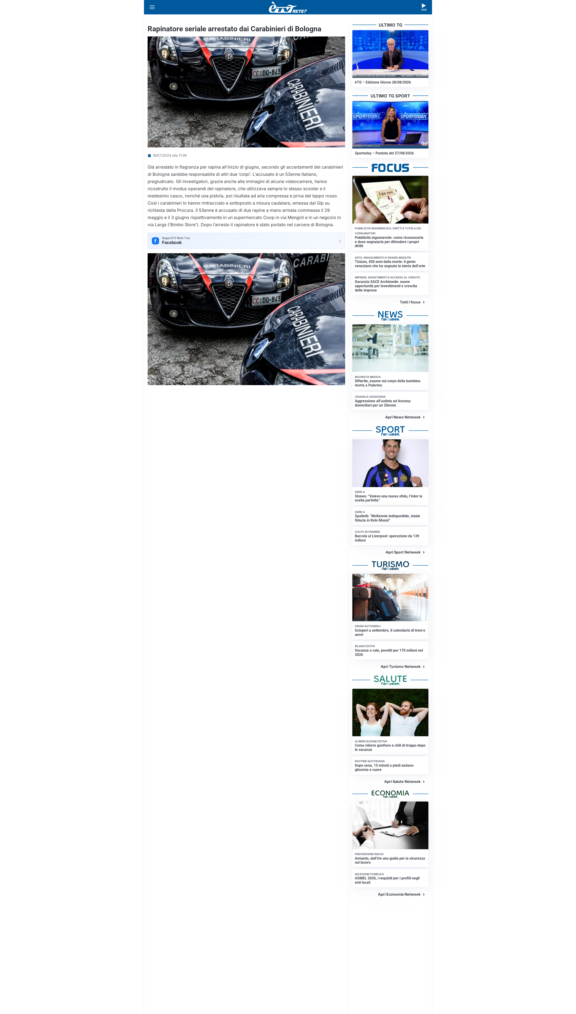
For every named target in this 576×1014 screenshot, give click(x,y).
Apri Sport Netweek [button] (403, 552)
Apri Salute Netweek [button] (402, 781)
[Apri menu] (152, 7)
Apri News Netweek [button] (403, 417)
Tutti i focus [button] (410, 302)
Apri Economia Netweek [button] (399, 894)
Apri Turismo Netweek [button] (401, 666)
